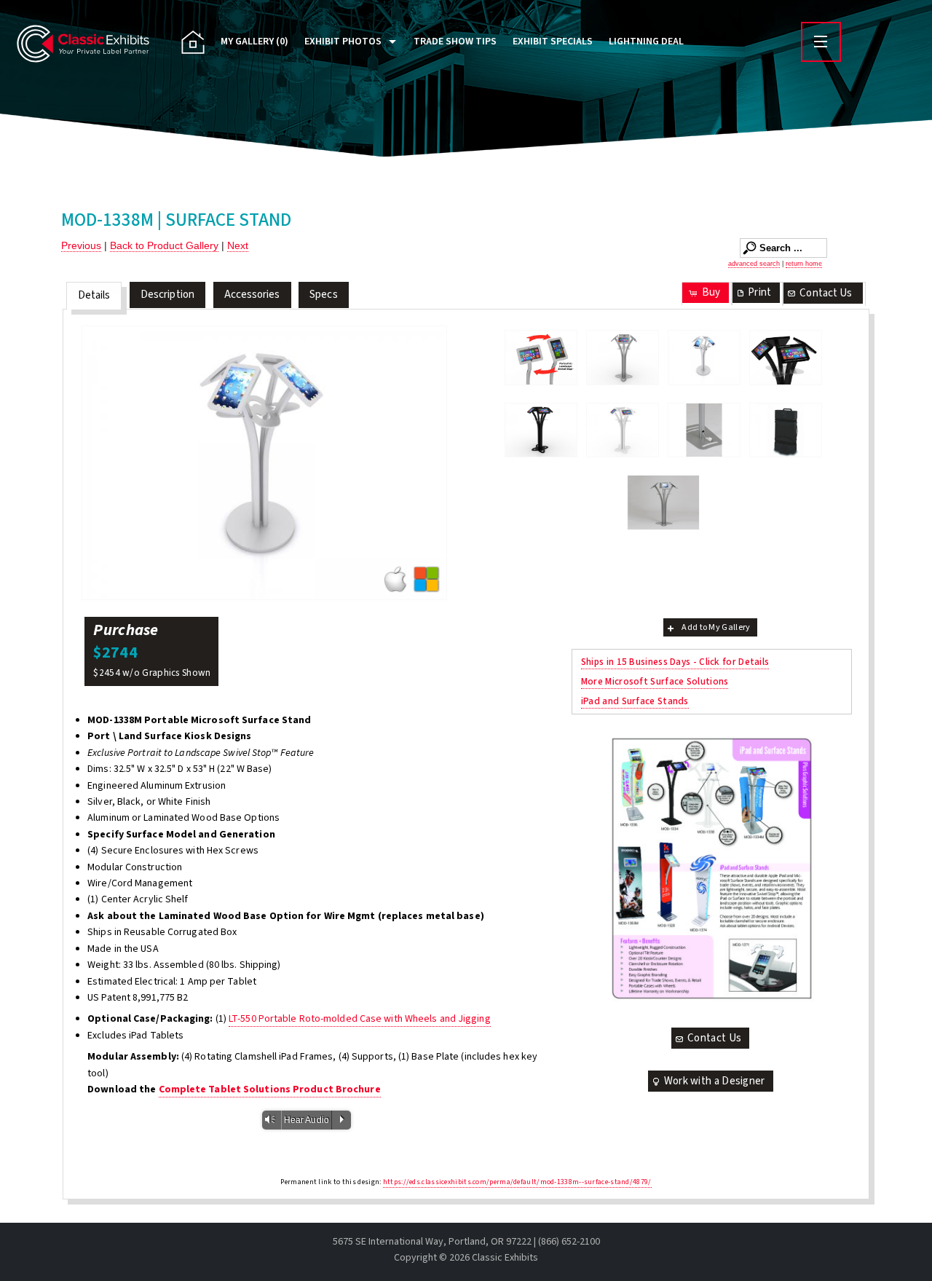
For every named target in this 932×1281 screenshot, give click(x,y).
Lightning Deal (646, 41)
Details (94, 295)
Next (237, 245)
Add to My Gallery (716, 627)
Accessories (252, 294)
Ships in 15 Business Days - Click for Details (675, 662)
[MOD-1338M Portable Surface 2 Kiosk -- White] (622, 430)
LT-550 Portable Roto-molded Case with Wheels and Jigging (360, 1019)
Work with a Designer (714, 1081)
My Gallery (254, 41)
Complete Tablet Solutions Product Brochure (270, 1089)
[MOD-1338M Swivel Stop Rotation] (541, 357)
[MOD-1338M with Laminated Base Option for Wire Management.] (264, 462)
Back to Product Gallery (164, 245)
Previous (81, 245)
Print (759, 292)
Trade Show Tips (455, 41)
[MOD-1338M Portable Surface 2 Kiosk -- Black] (541, 430)
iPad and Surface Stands (635, 701)
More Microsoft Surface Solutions (655, 681)
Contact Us (825, 293)
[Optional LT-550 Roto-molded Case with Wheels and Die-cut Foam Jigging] (785, 430)
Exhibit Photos (343, 41)
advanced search (754, 263)
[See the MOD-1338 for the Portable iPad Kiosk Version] (663, 502)
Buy (711, 292)
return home (804, 263)
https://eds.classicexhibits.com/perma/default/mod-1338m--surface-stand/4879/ (517, 1182)
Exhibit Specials (553, 41)
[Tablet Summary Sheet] (712, 868)
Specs (323, 294)
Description (167, 294)
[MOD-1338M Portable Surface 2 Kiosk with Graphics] (785, 357)
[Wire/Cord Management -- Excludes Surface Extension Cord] (704, 430)
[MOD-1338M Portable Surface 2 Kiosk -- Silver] (622, 357)
